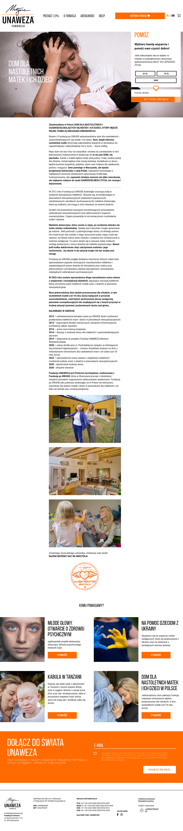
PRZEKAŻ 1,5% (51, 16)
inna (156, 80)
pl (168, 15)
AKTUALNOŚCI (87, 16)
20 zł (145, 74)
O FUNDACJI (70, 16)
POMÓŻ (62, 655)
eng (173, 15)
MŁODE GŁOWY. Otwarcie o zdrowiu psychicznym (66, 629)
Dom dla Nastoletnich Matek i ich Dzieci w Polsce (160, 683)
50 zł (166, 74)
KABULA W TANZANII (64, 677)
